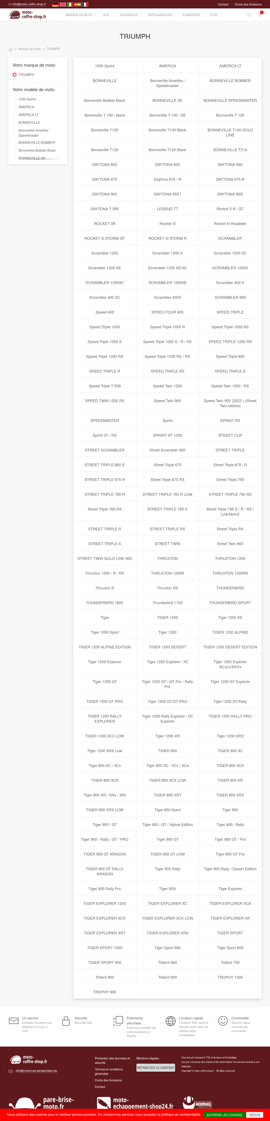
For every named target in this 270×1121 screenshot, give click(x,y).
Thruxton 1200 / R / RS (104, 573)
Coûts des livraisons (248, 4)
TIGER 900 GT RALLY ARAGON (105, 871)
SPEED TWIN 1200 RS (104, 400)
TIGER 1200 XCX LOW (104, 735)
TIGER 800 (167, 750)
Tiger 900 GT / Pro (230, 839)
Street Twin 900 (230, 543)
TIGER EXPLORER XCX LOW (167, 918)
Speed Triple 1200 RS (104, 356)
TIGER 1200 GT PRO (104, 701)
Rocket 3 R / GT (230, 208)
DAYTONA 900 (104, 194)
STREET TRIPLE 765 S (167, 509)
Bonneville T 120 (230, 115)
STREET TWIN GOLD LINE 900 (105, 558)
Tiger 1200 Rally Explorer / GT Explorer (167, 718)
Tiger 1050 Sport (104, 632)
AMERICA (167, 65)
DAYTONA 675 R (230, 179)
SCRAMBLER (230, 238)
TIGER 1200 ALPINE (230, 632)
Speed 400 (105, 312)
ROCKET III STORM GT (104, 238)
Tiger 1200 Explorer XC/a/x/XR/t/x (230, 664)
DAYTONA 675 (104, 179)
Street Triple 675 (167, 464)
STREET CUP (230, 435)
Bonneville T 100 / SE (167, 115)
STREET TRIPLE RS (167, 528)
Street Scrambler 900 (167, 450)
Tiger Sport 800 (230, 947)
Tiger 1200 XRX (230, 735)
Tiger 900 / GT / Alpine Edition (167, 824)
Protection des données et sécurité (112, 1060)
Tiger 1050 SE (230, 617)
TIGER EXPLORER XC (167, 903)
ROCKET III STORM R (167, 238)
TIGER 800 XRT (167, 795)
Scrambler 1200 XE (104, 267)
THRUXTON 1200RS (230, 573)
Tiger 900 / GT (105, 824)
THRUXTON (167, 558)
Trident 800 (104, 977)
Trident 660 (167, 962)
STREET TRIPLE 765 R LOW (167, 494)
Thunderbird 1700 (167, 602)
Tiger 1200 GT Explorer (230, 681)
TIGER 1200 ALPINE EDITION (105, 646)
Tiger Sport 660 (167, 947)
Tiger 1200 (167, 632)
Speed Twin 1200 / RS (230, 385)
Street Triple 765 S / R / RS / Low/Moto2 (230, 511)
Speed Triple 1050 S (105, 341)
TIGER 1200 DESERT (167, 646)
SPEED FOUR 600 (167, 312)
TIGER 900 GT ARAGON (105, 854)
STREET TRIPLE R (104, 528)
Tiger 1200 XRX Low (104, 750)
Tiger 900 (230, 809)
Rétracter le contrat (155, 1068)
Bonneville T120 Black (167, 149)
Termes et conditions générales (109, 1071)
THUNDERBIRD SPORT (230, 602)
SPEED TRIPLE (230, 312)
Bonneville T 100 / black (105, 115)
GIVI (106, 15)
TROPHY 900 (104, 991)
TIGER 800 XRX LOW (104, 809)
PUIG (214, 15)
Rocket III (167, 223)
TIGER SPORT (230, 932)
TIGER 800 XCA (230, 765)
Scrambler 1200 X (167, 253)
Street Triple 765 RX (105, 509)
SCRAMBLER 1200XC (105, 282)
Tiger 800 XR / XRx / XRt (105, 795)
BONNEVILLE (105, 80)
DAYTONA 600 (104, 164)
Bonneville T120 (104, 149)
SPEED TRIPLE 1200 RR (230, 341)
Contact (223, 4)
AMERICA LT (230, 65)
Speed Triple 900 (230, 356)
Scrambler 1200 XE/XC (167, 267)
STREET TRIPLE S (104, 543)
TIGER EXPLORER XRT (105, 932)
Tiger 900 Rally (167, 868)
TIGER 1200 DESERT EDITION (230, 646)
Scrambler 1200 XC (230, 253)
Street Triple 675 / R (230, 464)
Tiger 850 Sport (167, 809)
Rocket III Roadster (230, 223)
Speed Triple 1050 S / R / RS (167, 341)
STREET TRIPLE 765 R (105, 494)
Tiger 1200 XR (167, 735)
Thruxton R (104, 587)
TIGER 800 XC (230, 750)
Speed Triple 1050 (104, 326)
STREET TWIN (167, 543)
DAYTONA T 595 (104, 208)
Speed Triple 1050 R (167, 326)
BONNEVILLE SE (167, 100)
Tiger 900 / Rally (230, 824)
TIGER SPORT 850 (104, 962)
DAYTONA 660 (230, 164)
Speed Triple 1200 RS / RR (167, 356)
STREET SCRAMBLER (104, 450)
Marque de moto (79, 15)
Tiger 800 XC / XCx (105, 765)
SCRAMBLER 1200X (230, 267)
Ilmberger (191, 15)
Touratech (129, 15)
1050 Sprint (104, 65)
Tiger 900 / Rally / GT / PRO (104, 839)
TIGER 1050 (167, 617)
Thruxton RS (167, 587)
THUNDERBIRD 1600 (104, 602)
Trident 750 (230, 962)
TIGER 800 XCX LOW (167, 780)
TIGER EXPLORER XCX (105, 918)
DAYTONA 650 (167, 164)
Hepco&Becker (160, 15)
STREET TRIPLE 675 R (105, 479)
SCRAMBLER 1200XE (167, 282)
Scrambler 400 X (230, 282)
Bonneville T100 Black (167, 129)
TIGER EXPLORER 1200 (104, 903)
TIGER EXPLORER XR (230, 918)
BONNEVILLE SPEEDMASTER (230, 100)
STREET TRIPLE (230, 450)
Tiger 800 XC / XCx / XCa (167, 765)
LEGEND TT (167, 208)
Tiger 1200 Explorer (104, 661)
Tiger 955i (167, 888)
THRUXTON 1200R (167, 573)
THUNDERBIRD (230, 587)
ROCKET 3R (105, 223)
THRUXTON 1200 (230, 558)
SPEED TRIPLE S (230, 371)
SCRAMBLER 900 (230, 297)
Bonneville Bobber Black (104, 100)
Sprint (168, 420)
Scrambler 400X (167, 297)
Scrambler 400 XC (104, 297)
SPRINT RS (230, 420)
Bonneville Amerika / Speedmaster (167, 83)
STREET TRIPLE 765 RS (230, 494)
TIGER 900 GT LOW (167, 854)
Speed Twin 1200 (167, 385)
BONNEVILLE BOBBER (230, 80)
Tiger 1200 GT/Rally (230, 701)
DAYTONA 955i (230, 194)
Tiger (104, 617)
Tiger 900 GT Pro (230, 854)
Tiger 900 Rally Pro (104, 888)
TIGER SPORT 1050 (104, 947)
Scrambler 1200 (104, 253)
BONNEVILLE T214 (230, 149)
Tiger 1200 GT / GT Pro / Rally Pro (167, 684)
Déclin (254, 1115)
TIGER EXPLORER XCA (230, 903)
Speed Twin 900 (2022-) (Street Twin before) (230, 403)
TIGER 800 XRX (230, 795)
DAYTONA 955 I (167, 194)
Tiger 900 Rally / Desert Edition (230, 868)
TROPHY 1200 (230, 977)
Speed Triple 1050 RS (230, 326)
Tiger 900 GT (168, 839)
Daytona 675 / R (167, 179)
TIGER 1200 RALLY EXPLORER (105, 718)
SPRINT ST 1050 (167, 435)
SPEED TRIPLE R (104, 371)
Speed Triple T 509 (105, 385)
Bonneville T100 (104, 129)
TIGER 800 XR (230, 780)
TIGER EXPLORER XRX (168, 932)
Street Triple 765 (230, 479)
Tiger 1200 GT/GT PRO (167, 701)
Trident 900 (167, 977)
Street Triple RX (230, 528)
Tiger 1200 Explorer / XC (167, 661)
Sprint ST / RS (105, 435)
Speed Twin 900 (167, 400)
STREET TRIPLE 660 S (105, 464)
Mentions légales (147, 1058)
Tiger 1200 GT (105, 681)
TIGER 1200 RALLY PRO (230, 716)
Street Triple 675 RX (168, 479)
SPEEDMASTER (104, 420)
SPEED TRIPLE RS (167, 371)
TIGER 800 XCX (105, 780)
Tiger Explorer (230, 888)
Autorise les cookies (224, 1115)
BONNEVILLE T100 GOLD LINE (230, 132)
